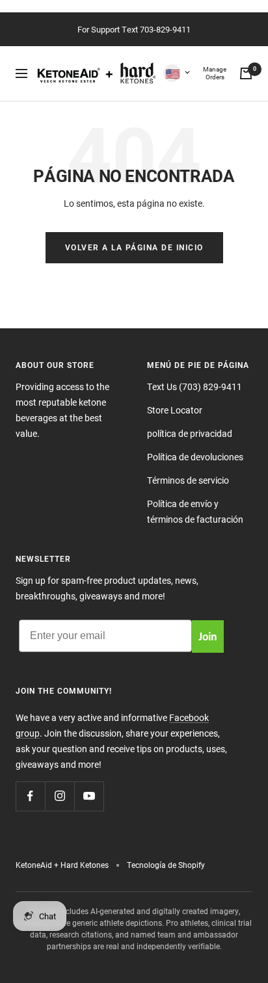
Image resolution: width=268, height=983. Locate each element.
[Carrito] (245, 73)
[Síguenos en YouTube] (88, 796)
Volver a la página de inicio (134, 247)
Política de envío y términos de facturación (195, 511)
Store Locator (174, 410)
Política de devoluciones (195, 457)
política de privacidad (189, 433)
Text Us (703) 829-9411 (194, 386)
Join (207, 636)
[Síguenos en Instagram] (59, 796)
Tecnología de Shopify (166, 864)
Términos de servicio (188, 480)
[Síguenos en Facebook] (30, 796)
